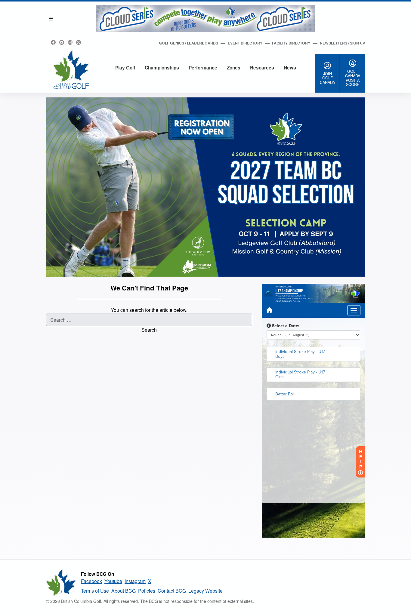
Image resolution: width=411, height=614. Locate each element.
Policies (146, 590)
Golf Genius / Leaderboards (188, 43)
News (290, 67)
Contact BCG (172, 590)
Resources (262, 67)
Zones (233, 67)
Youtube (113, 581)
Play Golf (125, 67)
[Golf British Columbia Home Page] (71, 69)
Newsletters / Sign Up (342, 43)
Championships (162, 67)
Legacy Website (205, 590)
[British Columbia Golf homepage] (61, 582)
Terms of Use (95, 590)
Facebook (91, 581)
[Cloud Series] (205, 18)
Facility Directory (291, 43)
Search (149, 329)
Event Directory (245, 43)
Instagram (135, 581)
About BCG (123, 590)
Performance (203, 67)
